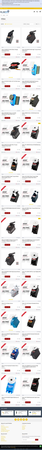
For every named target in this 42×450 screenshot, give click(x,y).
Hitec (3, 47)
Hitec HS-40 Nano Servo (7, 303)
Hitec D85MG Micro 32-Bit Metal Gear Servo (30, 114)
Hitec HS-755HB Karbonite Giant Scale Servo (30, 398)
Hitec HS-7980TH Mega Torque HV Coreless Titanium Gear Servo (10, 240)
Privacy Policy (13, 447)
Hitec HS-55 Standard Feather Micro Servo (10, 366)
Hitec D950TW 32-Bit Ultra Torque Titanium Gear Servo (9, 145)
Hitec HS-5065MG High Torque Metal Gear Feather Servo (10, 177)
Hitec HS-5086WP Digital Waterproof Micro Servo (10, 334)
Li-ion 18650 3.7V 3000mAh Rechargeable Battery (23, 411)
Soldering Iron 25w (8, 411)
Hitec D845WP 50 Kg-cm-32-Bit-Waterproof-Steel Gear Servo (9, 114)
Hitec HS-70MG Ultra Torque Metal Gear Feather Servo (31, 209)
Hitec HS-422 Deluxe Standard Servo (30, 303)
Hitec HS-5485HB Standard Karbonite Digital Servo (30, 334)
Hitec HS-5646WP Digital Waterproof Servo (10, 398)
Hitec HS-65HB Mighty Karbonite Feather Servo (11, 209)
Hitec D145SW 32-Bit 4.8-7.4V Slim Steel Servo (11, 82)
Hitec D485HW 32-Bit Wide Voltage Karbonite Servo (10, 50)
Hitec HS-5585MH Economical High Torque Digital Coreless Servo (30, 366)
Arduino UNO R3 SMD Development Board (36, 411)
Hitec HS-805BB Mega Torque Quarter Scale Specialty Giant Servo (31, 240)
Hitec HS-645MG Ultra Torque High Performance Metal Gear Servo (30, 177)
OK (40, 446)
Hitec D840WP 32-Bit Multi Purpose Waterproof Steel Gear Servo (30, 82)
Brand (4, 15)
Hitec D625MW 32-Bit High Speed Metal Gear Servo (11, 272)
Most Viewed (4, 408)
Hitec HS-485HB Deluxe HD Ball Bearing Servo (31, 145)
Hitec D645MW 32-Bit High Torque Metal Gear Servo (31, 50)
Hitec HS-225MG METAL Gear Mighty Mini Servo (31, 272)
